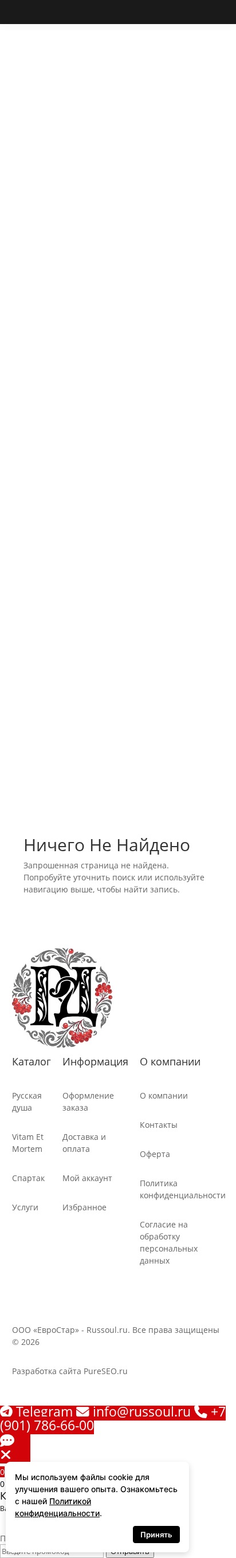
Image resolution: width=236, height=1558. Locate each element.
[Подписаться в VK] (21, 12)
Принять (156, 1534)
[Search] (23, 353)
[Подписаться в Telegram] (45, 12)
